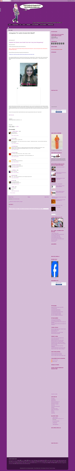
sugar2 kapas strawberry (15, 164)
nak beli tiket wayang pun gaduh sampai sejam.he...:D (60, 200)
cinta (52, 460)
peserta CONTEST (43, 24)
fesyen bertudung (28, 208)
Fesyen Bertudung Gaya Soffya (55, 236)
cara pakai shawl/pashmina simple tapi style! (57, 234)
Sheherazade (13, 175)
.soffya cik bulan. (55, 417)
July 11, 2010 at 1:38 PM (14, 135)
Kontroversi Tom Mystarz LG (55, 401)
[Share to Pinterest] (13, 126)
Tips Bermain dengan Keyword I (55, 309)
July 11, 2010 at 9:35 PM (14, 177)
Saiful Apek (52, 407)
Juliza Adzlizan (53, 399)
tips (20, 24)
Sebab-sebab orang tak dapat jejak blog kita (57, 337)
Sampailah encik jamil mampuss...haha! (56, 205)
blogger (36, 460)
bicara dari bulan (11, 208)
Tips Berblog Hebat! (54, 308)
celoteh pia (42, 460)
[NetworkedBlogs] (59, 282)
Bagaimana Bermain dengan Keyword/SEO (57, 307)
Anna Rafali (52, 398)
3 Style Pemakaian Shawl (54, 233)
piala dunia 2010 (39, 462)
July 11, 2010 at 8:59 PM (14, 172)
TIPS (42, 208)
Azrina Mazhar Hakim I (54, 408)
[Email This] (9, 126)
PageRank (12, 460)
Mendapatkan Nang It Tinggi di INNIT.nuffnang (57, 342)
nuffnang (16, 462)
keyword (42, 461)
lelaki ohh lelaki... (58, 207)
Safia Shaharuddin (53, 260)
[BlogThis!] (10, 126)
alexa (15, 460)
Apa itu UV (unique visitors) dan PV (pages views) (58, 355)
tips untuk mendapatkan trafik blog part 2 (57, 315)
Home (10, 24)
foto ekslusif (21, 461)
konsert (47, 461)
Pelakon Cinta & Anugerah (55, 409)
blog (25, 460)
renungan (44, 462)
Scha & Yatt (53, 405)
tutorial (24, 24)
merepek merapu (58, 461)
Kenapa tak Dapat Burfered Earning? (56, 353)
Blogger (54, 468)
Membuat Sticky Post (54, 331)
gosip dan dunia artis (34, 208)
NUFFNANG (39, 208)
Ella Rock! (52, 410)
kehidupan (33, 461)
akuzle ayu (13, 138)
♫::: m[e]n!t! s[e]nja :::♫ (15, 131)
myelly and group (11, 462)
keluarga (38, 461)
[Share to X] (11, 126)
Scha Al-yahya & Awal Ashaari (55, 406)
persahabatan (32, 462)
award (22, 460)
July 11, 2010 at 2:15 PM (14, 149)
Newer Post (11, 197)
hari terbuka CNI (27, 461)
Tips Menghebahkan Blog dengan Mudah (57, 311)
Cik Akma (12, 180)
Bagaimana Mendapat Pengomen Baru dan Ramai (58, 343)
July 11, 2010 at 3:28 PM (14, 156)
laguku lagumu (52, 461)
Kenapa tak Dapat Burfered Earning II (56, 354)
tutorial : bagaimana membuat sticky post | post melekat (60, 192)
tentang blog (10, 463)
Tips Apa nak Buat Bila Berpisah (55, 319)
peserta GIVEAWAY (35, 24)
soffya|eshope (21, 208)
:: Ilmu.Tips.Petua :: (55, 424)
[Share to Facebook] (12, 126)
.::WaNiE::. (13, 186)
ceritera (48, 460)
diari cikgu (56, 460)
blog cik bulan (31, 460)
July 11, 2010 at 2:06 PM (14, 143)
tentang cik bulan (15, 24)
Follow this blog (59, 284)
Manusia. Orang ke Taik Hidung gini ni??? (58, 418)
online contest (22, 462)
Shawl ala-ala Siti (53, 241)
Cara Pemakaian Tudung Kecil (55, 235)
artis (18, 460)
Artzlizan (12, 159)
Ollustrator (47, 468)
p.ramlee (28, 462)
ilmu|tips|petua (16, 208)
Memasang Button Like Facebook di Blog (57, 332)
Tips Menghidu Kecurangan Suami (56, 320)
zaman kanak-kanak (26, 463)
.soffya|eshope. (54, 422)
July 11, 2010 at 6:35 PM (14, 167)
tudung (17, 463)
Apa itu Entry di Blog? (54, 344)
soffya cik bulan (54, 361)
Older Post (47, 197)
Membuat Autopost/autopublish (55, 333)
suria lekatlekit (13, 146)
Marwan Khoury (53, 400)
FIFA (9, 460)
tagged (64, 462)
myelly (64, 461)
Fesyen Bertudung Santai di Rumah (56, 237)
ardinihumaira (13, 152)
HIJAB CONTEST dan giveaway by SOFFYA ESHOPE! (61, 173)
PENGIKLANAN (50, 24)
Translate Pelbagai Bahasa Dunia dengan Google (58, 347)
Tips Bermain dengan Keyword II (56, 310)
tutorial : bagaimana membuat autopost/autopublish (60, 186)
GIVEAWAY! (28, 24)
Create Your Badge (53, 277)
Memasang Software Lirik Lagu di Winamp (57, 341)
